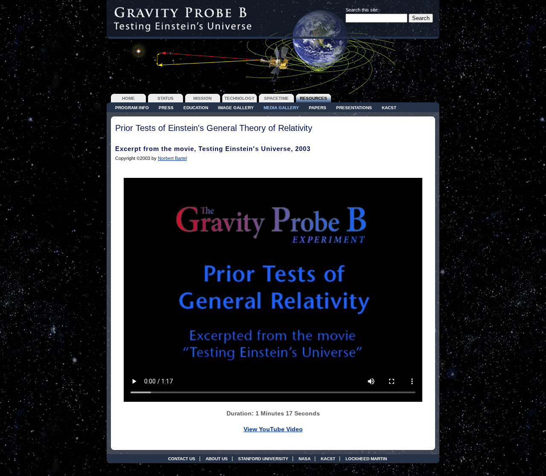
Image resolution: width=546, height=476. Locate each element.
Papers (317, 107)
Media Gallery (281, 107)
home (128, 98)
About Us (217, 458)
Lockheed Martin (366, 458)
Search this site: (362, 9)
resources (313, 98)
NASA (305, 458)
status (165, 98)
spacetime (276, 98)
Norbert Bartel (172, 158)
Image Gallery (236, 107)
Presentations (354, 107)
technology (239, 98)
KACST (389, 107)
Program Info (132, 107)
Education (195, 107)
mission (202, 98)
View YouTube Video (273, 429)
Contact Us (181, 458)
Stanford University (263, 458)
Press (166, 107)
